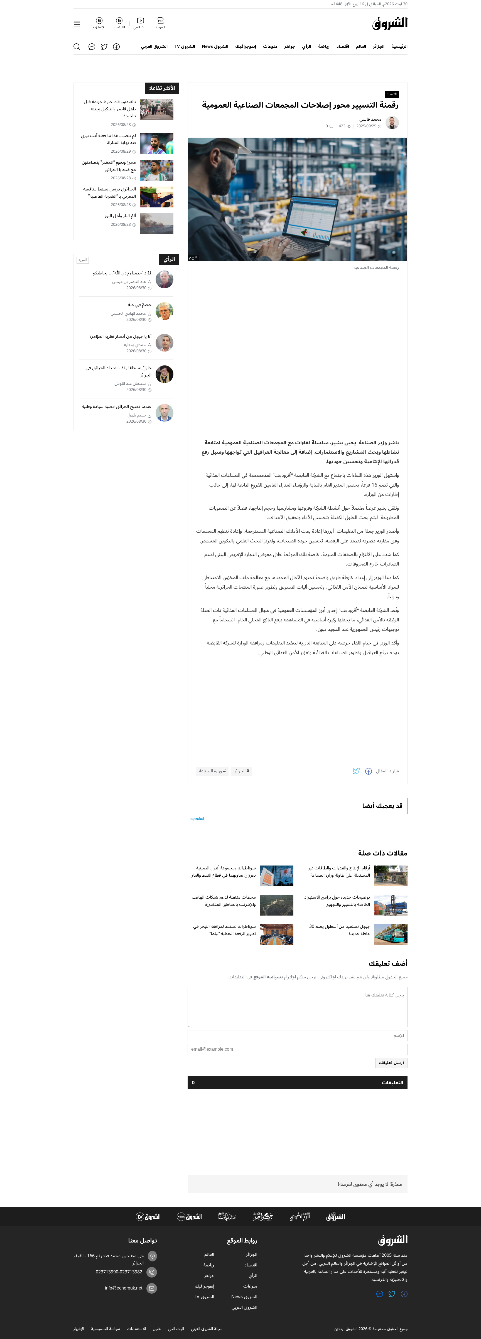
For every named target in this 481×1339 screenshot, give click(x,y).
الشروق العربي (154, 46)
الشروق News (215, 46)
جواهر (289, 46)
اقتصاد (343, 46)
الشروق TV (185, 46)
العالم (361, 46)
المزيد (82, 260)
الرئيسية (399, 46)
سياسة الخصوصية (105, 1329)
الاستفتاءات (136, 1329)
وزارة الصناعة (210, 771)
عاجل (157, 1329)
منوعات (270, 46)
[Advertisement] (297, 314)
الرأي (306, 46)
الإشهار (78, 1329)
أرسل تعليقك (391, 1063)
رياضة (324, 46)
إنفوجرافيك (245, 46)
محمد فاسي (370, 119)
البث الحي (176, 1329)
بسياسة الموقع (268, 977)
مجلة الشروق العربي (206, 1329)
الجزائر (378, 46)
